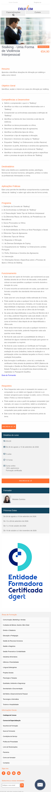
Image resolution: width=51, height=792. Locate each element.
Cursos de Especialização (12, 720)
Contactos (6, 763)
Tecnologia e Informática (11, 699)
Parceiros (6, 752)
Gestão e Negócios (9, 646)
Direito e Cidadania (9, 630)
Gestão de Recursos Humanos (13, 641)
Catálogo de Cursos (9, 715)
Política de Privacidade (10, 742)
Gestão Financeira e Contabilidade (14, 651)
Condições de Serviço (10, 736)
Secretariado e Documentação (13, 688)
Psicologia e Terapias (10, 678)
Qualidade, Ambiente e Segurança (14, 683)
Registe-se (37, 2)
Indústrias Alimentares (10, 657)
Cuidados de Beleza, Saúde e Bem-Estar (16, 625)
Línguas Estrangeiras (10, 667)
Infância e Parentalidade (11, 662)
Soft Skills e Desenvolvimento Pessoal (15, 694)
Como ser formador (9, 757)
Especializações (13, 12)
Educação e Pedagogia (10, 635)
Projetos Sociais (8, 673)
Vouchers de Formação (10, 726)
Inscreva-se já (43, 46)
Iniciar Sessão (13, 2)
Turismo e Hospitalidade (11, 704)
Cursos (38, 12)
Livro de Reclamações (10, 747)
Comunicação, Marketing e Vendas (14, 620)
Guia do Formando (9, 375)
